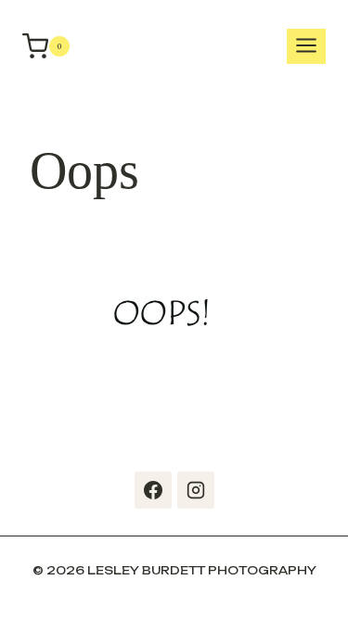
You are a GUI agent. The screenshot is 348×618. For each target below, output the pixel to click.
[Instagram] (195, 490)
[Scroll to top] (329, 580)
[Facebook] (153, 490)
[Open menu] (306, 47)
